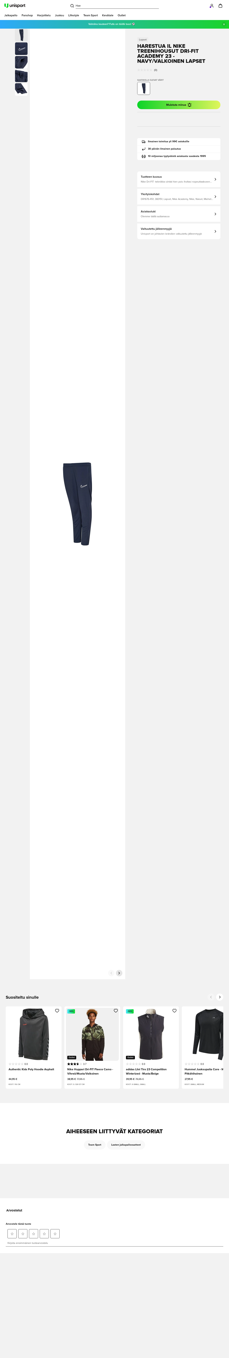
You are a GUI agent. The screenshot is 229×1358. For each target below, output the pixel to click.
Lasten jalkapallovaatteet (126, 1145)
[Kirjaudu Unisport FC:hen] (212, 5)
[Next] (219, 997)
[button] (21, 48)
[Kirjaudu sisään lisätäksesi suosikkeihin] (57, 1011)
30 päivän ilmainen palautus (164, 149)
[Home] (14, 6)
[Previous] (211, 997)
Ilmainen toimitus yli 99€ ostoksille (168, 141)
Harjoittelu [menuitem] (44, 15)
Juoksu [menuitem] (59, 15)
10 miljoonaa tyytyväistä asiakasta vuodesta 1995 (177, 156)
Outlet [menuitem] (122, 15)
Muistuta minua (176, 104)
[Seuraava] (119, 973)
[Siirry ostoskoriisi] (220, 5)
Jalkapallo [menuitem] (10, 15)
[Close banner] (224, 24)
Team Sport (94, 1145)
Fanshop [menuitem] (27, 15)
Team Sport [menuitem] (90, 15)
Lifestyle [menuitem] (73, 15)
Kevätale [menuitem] (107, 15)
